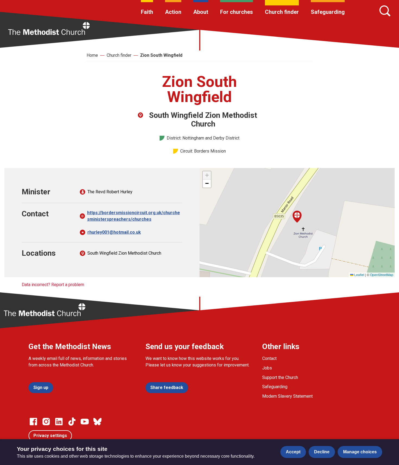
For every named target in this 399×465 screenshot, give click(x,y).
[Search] (384, 10)
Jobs (267, 368)
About (200, 12)
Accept (293, 452)
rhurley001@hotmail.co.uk (114, 232)
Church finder (282, 12)
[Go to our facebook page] (33, 421)
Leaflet (358, 274)
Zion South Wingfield (161, 55)
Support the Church (280, 377)
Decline (322, 452)
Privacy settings (50, 435)
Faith (147, 12)
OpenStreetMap (381, 274)
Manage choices (360, 452)
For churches (236, 12)
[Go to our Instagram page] (46, 421)
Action (173, 12)
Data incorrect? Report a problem (53, 284)
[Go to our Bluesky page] (97, 421)
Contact (269, 358)
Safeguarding (328, 12)
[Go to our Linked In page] (59, 421)
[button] (297, 217)
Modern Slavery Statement (287, 396)
